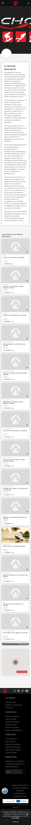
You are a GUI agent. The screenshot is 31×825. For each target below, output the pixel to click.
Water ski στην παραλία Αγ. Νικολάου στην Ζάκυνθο (15, 518)
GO (24, 772)
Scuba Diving (6, 573)
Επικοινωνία (9, 708)
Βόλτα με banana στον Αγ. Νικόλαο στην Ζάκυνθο (14, 344)
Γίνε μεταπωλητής (11, 739)
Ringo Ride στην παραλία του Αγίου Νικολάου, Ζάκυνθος (13, 402)
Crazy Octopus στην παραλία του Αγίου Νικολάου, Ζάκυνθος (14, 460)
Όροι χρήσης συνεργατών (13, 750)
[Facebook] (19, 691)
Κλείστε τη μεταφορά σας (13, 730)
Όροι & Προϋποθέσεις (12, 716)
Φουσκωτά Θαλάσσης (8, 342)
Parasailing (5, 284)
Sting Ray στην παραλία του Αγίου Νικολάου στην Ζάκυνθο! (15, 489)
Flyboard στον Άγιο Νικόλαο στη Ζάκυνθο (14, 315)
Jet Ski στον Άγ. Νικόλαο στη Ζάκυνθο (13, 257)
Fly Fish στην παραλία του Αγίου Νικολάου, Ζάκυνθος (15, 373)
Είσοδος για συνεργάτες (13, 744)
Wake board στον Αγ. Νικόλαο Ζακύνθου (14, 546)
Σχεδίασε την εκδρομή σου (13, 705)
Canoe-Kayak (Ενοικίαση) (9, 630)
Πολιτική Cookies (10, 719)
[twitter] (22, 691)
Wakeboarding (6, 544)
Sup (4, 602)
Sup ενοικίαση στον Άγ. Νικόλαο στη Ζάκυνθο (13, 604)
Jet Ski (4, 255)
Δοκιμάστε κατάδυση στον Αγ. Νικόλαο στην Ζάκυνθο (15, 575)
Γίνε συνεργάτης (10, 741)
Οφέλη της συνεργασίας (12, 747)
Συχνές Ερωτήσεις (11, 724)
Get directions (22, 672)
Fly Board (5, 313)
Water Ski (5, 515)
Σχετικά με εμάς (10, 702)
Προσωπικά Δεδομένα (12, 722)
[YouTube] (26, 691)
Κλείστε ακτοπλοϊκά (12, 727)
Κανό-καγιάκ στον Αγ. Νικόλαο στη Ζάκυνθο (15, 633)
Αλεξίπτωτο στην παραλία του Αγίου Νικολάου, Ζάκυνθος (13, 287)
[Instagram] (15, 691)
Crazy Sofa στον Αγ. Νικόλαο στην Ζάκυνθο (15, 430)
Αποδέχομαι (15, 822)
